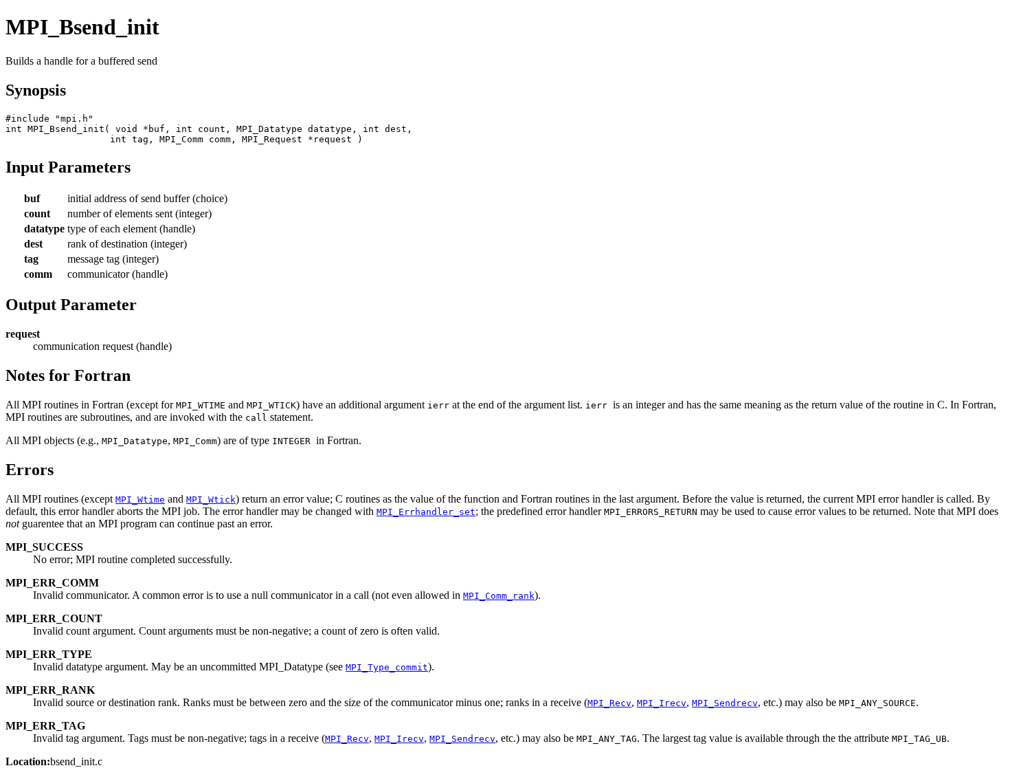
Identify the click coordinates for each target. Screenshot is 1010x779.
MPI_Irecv (661, 703)
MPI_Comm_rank (499, 596)
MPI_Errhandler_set (426, 512)
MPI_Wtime (140, 499)
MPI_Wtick (211, 499)
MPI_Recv (609, 703)
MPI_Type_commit (387, 667)
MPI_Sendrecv (725, 703)
